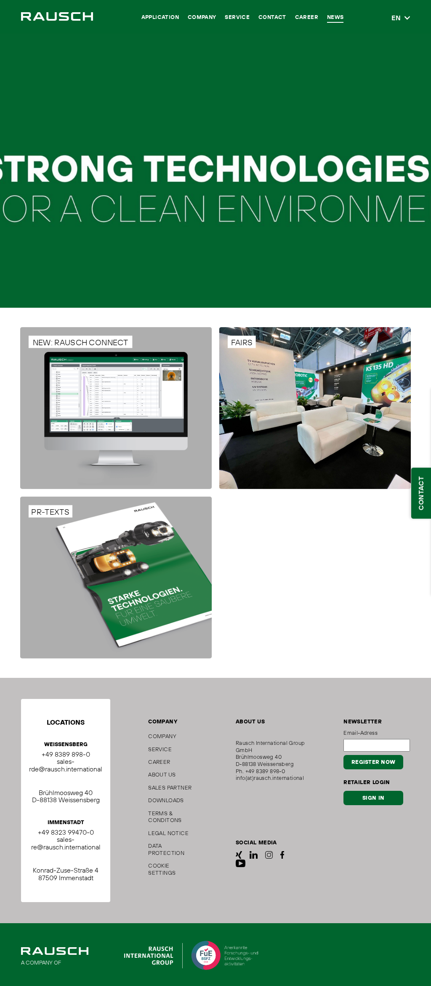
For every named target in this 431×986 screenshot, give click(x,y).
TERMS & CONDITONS (165, 817)
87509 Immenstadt (65, 877)
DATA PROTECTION (166, 849)
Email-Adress (360, 733)
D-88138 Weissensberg (66, 799)
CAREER (306, 18)
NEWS (335, 18)
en (396, 18)
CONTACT (272, 18)
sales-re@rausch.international (66, 843)
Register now (373, 762)
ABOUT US (162, 774)
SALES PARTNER (170, 787)
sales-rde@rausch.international (65, 765)
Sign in (373, 798)
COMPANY (202, 18)
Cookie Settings (162, 869)
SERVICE (237, 18)
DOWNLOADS (166, 800)
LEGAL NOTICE (168, 833)
